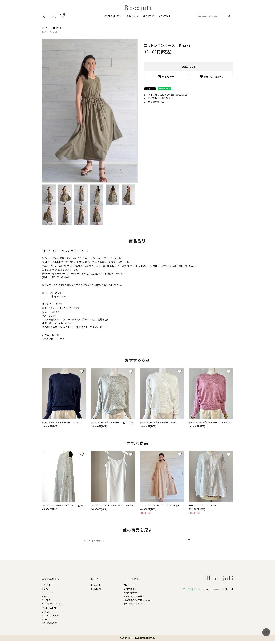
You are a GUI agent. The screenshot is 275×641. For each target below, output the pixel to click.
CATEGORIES (111, 16)
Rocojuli (54, 32)
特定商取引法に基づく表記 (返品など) (165, 94)
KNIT (45, 596)
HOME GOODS (50, 623)
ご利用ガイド (130, 588)
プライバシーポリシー (134, 604)
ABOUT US (148, 16)
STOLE (46, 611)
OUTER (46, 600)
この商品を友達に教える (158, 98)
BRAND (131, 16)
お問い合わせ (165, 77)
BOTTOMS (48, 592)
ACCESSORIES (50, 615)
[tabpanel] (90, 111)
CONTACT (165, 16)
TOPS (45, 588)
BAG (44, 619)
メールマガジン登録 (134, 596)
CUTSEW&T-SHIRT (52, 604)
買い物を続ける (154, 101)
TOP (44, 32)
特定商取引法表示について (137, 600)
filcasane (96, 588)
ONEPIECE (48, 584)
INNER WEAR (49, 607)
